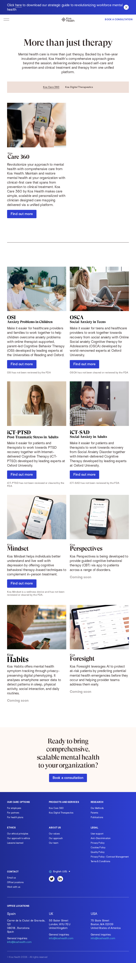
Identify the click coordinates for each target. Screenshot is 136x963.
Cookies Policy (98, 847)
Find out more (22, 214)
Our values (54, 833)
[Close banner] (126, 7)
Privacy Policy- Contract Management (110, 856)
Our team (53, 843)
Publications (97, 817)
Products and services (64, 802)
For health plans (15, 817)
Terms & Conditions (100, 861)
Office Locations (15, 882)
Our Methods (97, 808)
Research (97, 802)
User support (97, 833)
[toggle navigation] (6, 19)
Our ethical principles (17, 833)
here (18, 5)
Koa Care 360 (51, 87)
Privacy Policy (98, 843)
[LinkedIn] (60, 879)
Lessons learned (15, 843)
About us (55, 827)
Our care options (18, 802)
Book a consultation (68, 778)
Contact (13, 871)
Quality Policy (98, 852)
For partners (13, 812)
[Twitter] (52, 879)
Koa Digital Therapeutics (79, 87)
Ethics (11, 827)
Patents (94, 812)
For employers (14, 808)
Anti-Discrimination (100, 838)
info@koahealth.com (19, 942)
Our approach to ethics (18, 838)
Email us (11, 877)
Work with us (13, 887)
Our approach (56, 838)
